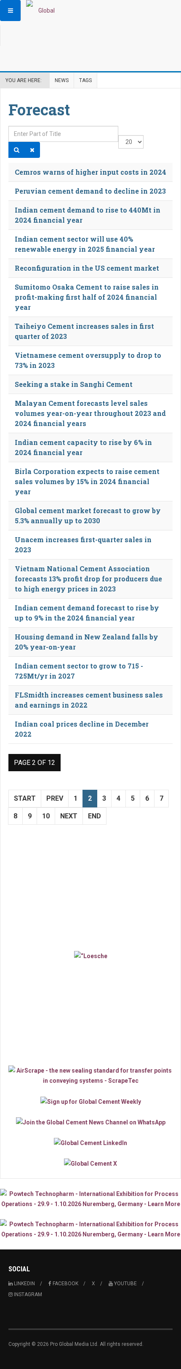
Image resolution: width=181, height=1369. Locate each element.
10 (46, 816)
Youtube (125, 1283)
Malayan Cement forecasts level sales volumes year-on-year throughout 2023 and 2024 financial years (90, 413)
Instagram (27, 1294)
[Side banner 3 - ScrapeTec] (90, 1075)
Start (25, 798)
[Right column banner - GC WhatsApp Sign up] (90, 1122)
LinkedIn (24, 1283)
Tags (85, 80)
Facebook (64, 1283)
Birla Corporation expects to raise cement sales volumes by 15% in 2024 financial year (87, 481)
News (62, 80)
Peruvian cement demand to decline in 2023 (90, 190)
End (94, 816)
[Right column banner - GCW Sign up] (90, 1101)
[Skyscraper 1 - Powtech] (90, 1199)
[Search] (16, 150)
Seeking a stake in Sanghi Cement (74, 384)
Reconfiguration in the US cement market (87, 268)
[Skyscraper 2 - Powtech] (90, 1229)
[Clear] (32, 150)
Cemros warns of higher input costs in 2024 (90, 172)
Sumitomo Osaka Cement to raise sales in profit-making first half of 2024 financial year (87, 297)
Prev (54, 798)
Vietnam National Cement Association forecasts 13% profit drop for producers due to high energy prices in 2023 (88, 578)
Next (68, 816)
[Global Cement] (43, 10)
